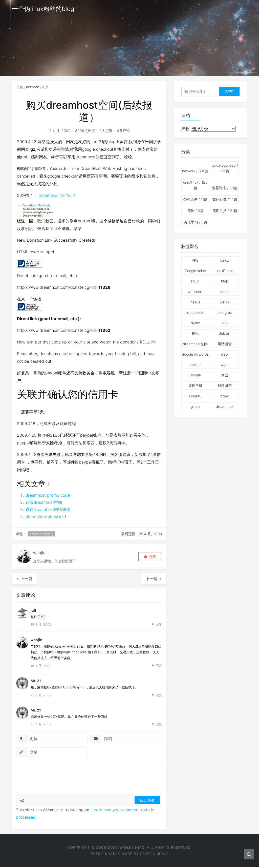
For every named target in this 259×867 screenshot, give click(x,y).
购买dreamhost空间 (44, 502)
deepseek (195, 312)
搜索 (229, 91)
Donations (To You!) (56, 195)
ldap (224, 281)
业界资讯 (225, 188)
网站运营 (225, 344)
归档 (185, 128)
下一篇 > (154, 578)
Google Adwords (195, 354)
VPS (195, 260)
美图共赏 (224, 210)
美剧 (195, 210)
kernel (224, 292)
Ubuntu (195, 396)
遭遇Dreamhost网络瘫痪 (48, 509)
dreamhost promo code (48, 495)
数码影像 (224, 199)
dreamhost (224, 406)
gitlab (195, 406)
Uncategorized (225, 168)
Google (195, 375)
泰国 (224, 375)
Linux (224, 260)
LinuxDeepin (224, 270)
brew (224, 396)
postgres (225, 312)
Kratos (112, 854)
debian (224, 333)
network (32, 87)
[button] (149, 556)
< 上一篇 (24, 578)
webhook (195, 292)
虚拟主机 (195, 385)
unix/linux (195, 185)
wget (225, 364)
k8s (224, 323)
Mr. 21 (36, 681)
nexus (195, 302)
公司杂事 (195, 199)
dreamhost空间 (41, 534)
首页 (19, 87)
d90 (224, 354)
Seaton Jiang (154, 854)
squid (195, 281)
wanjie (36, 640)
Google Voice (195, 270)
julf (33, 610)
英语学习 (195, 222)
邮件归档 (225, 385)
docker (195, 364)
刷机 (195, 333)
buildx (224, 302)
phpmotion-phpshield (46, 516)
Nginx (195, 323)
